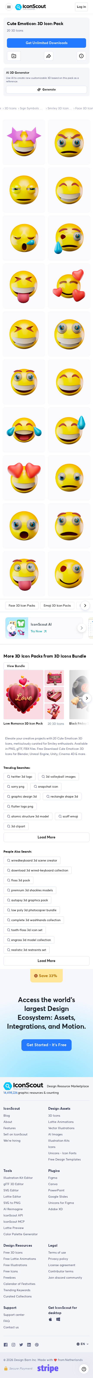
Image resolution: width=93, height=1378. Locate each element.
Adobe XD (55, 1209)
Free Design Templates (64, 1159)
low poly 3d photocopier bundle (33, 910)
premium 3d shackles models (32, 890)
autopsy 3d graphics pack (29, 900)
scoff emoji (70, 816)
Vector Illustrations (61, 1128)
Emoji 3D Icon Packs (57, 605)
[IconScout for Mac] (50, 1320)
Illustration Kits (58, 1141)
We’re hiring (11, 1141)
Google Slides (58, 1196)
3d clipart (18, 826)
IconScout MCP (14, 1222)
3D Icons (10, 108)
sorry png (17, 786)
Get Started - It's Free (46, 1045)
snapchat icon (48, 786)
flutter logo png (22, 806)
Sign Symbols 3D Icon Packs (32, 108)
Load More (46, 837)
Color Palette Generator (20, 1234)
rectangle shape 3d (64, 796)
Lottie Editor (12, 1196)
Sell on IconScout (15, 1134)
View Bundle (16, 666)
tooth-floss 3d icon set (26, 930)
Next (81, 628)
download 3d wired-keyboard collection (39, 870)
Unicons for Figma (61, 1203)
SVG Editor (11, 1190)
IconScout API (13, 1215)
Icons (51, 1147)
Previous (11, 628)
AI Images (55, 1134)
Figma (52, 1178)
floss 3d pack (20, 880)
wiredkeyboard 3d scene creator (34, 860)
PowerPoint (56, 1190)
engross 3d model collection (31, 940)
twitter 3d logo (21, 777)
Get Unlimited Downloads (46, 43)
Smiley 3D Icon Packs (60, 108)
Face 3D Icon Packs (22, 605)
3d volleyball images (60, 777)
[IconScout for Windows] (58, 1320)
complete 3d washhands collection (36, 920)
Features (9, 1128)
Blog (6, 1115)
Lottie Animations (61, 1122)
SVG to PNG (12, 1203)
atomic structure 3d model (30, 816)
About (7, 1122)
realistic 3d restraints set (28, 950)
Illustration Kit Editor (18, 1178)
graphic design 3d (24, 796)
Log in (81, 6)
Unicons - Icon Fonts (62, 1153)
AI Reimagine (13, 1209)
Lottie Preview (13, 1228)
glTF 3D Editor (13, 1184)
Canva (53, 1184)
